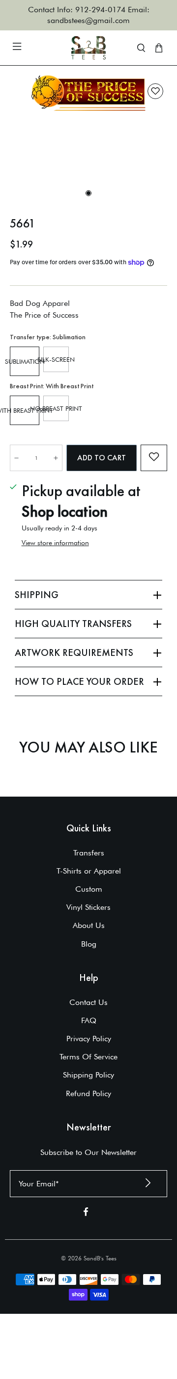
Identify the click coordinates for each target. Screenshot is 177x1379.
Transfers (88, 852)
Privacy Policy (88, 1038)
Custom (88, 889)
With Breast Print (24, 410)
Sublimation (24, 361)
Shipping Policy (88, 1074)
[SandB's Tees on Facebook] (85, 1213)
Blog (88, 944)
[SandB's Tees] (88, 47)
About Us (89, 925)
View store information (55, 543)
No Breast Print (56, 408)
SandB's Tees (100, 1258)
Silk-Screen (56, 359)
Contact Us (88, 1002)
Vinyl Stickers (88, 907)
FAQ (88, 1020)
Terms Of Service (88, 1056)
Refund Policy (88, 1093)
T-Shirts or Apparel (89, 871)
